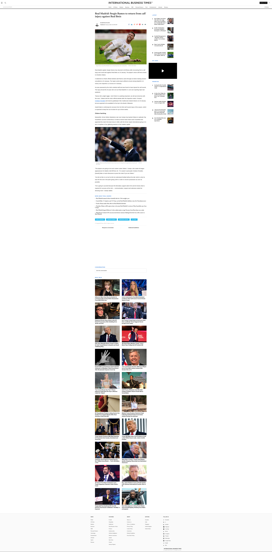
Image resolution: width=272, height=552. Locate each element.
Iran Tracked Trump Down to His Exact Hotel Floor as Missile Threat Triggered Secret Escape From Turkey (133, 322)
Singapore (147, 524)
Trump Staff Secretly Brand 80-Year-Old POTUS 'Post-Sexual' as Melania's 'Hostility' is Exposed (107, 507)
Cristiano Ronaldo (100, 101)
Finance (110, 528)
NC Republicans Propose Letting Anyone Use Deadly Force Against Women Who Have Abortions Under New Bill (107, 415)
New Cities (111, 540)
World (110, 7)
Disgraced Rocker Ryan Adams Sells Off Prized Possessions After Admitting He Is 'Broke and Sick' (106, 322)
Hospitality (111, 522)
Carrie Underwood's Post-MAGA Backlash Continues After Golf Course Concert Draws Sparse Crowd (133, 298)
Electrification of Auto (113, 526)
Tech (146, 7)
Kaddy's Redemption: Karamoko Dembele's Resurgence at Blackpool (160, 29)
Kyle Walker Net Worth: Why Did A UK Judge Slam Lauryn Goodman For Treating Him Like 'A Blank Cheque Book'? (160, 21)
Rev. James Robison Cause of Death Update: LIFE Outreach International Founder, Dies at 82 (134, 484)
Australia (147, 519)
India (146, 522)
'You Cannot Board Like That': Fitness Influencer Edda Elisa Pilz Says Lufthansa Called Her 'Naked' (106, 391)
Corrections (129, 531)
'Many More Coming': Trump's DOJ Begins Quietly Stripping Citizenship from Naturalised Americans (134, 461)
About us (129, 519)
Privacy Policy (130, 526)
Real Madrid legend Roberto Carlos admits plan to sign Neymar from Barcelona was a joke (120, 210)
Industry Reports (112, 544)
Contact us (129, 522)
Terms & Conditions (131, 524)
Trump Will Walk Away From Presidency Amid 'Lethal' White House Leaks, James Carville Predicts (134, 438)
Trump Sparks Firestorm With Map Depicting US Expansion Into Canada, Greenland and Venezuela (107, 438)
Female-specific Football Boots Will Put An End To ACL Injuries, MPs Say (160, 54)
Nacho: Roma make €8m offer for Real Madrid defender (111, 203)
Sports (92, 540)
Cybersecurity (111, 531)
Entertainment (153, 7)
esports (110, 537)
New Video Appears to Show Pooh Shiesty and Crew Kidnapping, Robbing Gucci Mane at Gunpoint (133, 507)
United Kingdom (148, 526)
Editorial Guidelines (133, 227)
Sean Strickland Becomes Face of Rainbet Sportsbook (160, 119)
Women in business (113, 535)
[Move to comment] (145, 24)
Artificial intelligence (113, 533)
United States (148, 528)
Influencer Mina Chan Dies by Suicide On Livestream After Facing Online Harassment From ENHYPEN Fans (106, 298)
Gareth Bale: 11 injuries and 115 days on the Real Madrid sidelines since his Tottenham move (121, 201)
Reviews (166, 7)
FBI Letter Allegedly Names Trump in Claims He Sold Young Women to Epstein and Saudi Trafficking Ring (107, 345)
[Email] (142, 24)
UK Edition (266, 7)
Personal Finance (139, 7)
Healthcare (111, 524)
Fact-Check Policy (131, 535)
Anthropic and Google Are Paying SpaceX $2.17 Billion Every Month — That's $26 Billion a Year (107, 461)
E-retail (110, 519)
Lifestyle (160, 7)
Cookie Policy (130, 528)
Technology (93, 533)
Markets (121, 7)
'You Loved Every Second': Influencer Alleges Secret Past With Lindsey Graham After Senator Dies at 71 (134, 368)
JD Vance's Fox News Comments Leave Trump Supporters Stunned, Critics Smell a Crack (106, 484)
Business (127, 7)
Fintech (110, 542)
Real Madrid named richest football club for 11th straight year (112, 198)
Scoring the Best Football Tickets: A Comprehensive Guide (160, 87)
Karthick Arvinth (106, 22)
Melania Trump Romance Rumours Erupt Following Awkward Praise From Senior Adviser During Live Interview (133, 415)
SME (132, 7)
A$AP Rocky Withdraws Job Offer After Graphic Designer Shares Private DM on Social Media (132, 391)
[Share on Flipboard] (137, 24)
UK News (115, 7)
